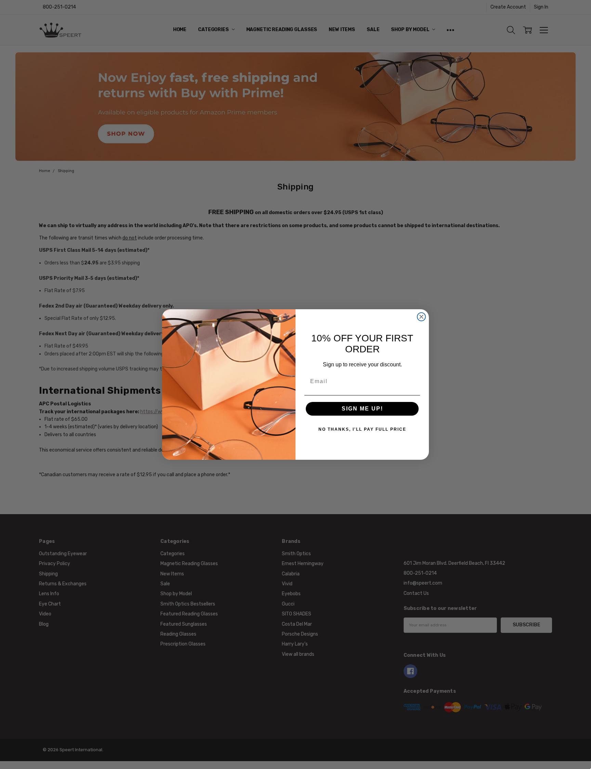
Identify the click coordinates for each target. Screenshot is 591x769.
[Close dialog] (421, 317)
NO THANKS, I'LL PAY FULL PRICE (362, 429)
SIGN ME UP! (362, 409)
